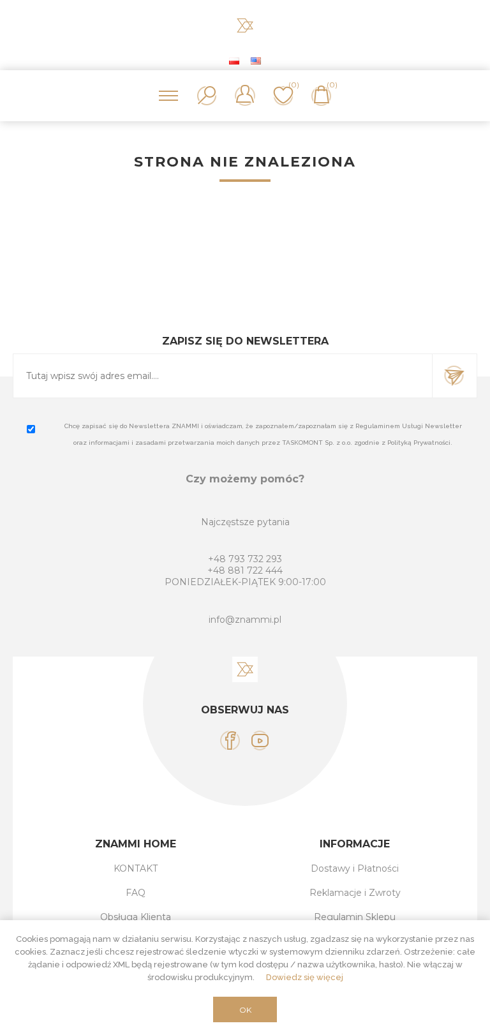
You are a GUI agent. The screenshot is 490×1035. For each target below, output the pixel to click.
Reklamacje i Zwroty (355, 892)
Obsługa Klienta (135, 917)
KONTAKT (136, 868)
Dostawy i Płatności (355, 868)
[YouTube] (260, 740)
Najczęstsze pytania (245, 522)
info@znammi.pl (245, 619)
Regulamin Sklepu (355, 917)
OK (245, 1010)
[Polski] (234, 60)
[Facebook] (230, 740)
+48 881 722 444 (245, 570)
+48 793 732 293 (245, 559)
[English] (256, 60)
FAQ (135, 892)
